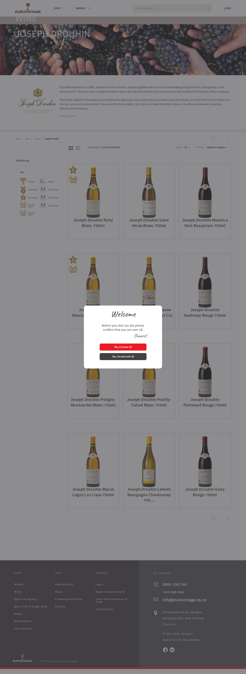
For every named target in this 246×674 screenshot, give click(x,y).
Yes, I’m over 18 (123, 347)
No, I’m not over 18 (123, 357)
